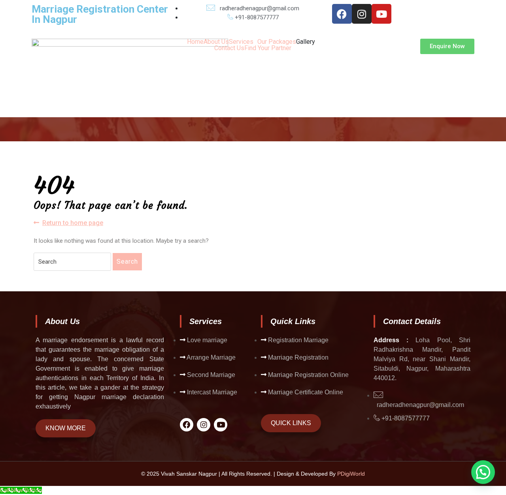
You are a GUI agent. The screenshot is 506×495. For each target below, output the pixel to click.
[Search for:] (72, 262)
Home (195, 42)
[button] (243, 42)
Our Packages (276, 42)
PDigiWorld (351, 474)
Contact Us (229, 48)
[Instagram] (362, 14)
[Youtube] (381, 14)
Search (127, 261)
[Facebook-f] (342, 14)
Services (241, 42)
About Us (216, 42)
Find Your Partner (267, 48)
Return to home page (72, 222)
